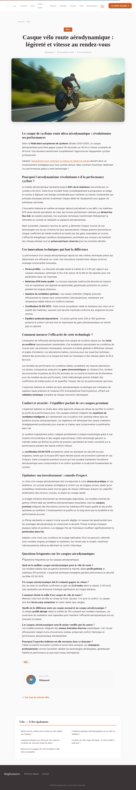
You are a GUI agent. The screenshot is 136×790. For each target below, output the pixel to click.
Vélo (102, 6)
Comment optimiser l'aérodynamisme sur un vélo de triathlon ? (93, 732)
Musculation (91, 6)
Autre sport (40, 6)
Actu (32, 6)
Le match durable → (120, 6)
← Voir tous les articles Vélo (35, 697)
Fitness (73, 6)
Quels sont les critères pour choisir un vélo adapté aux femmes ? (41, 732)
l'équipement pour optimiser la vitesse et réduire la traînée (60, 161)
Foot (81, 6)
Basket (53, 6)
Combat (63, 6)
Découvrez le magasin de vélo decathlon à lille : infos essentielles (41, 750)
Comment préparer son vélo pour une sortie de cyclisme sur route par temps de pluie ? (40, 741)
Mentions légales (31, 774)
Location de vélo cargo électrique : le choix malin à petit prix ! (93, 741)
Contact (45, 774)
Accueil (23, 6)
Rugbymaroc (12, 773)
